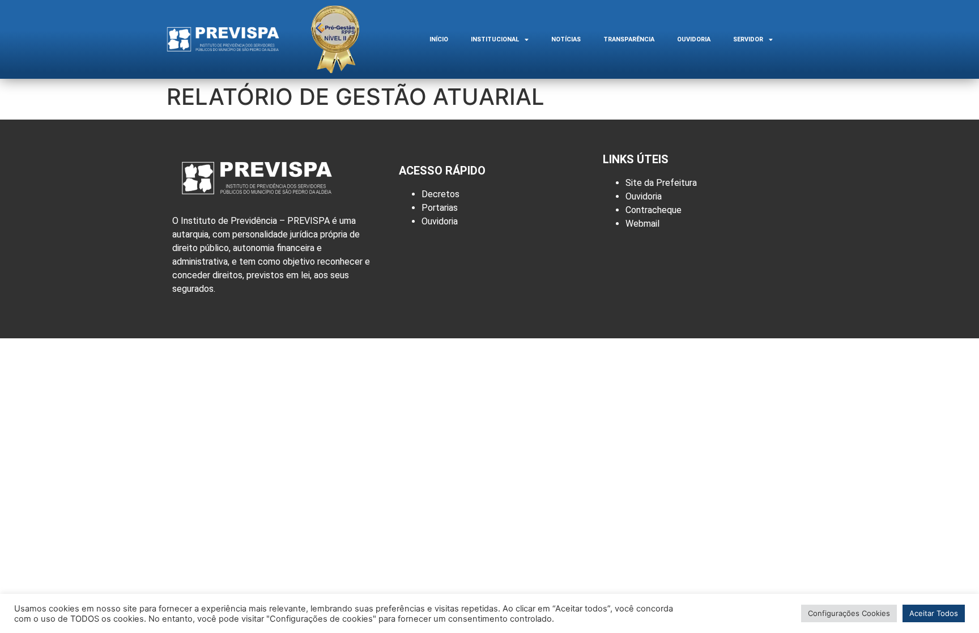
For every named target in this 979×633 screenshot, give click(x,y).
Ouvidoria (693, 39)
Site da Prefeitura (661, 182)
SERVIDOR (748, 39)
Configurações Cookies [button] (849, 613)
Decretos (440, 194)
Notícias (566, 39)
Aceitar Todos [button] (933, 613)
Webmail (642, 223)
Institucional (495, 39)
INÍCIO (438, 39)
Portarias (440, 207)
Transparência (628, 39)
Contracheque (653, 210)
